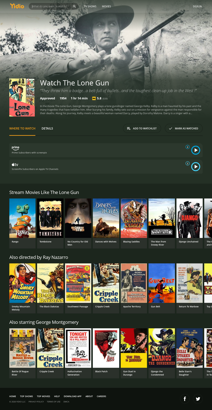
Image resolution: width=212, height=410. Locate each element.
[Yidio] (17, 7)
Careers (101, 396)
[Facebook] (185, 399)
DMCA (66, 401)
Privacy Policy (36, 401)
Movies (106, 6)
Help (57, 396)
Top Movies (43, 396)
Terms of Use (53, 401)
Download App (72, 396)
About (89, 396)
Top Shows (26, 396)
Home (12, 396)
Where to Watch (22, 128)
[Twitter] (198, 399)
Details (47, 128)
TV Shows (90, 6)
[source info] (187, 147)
